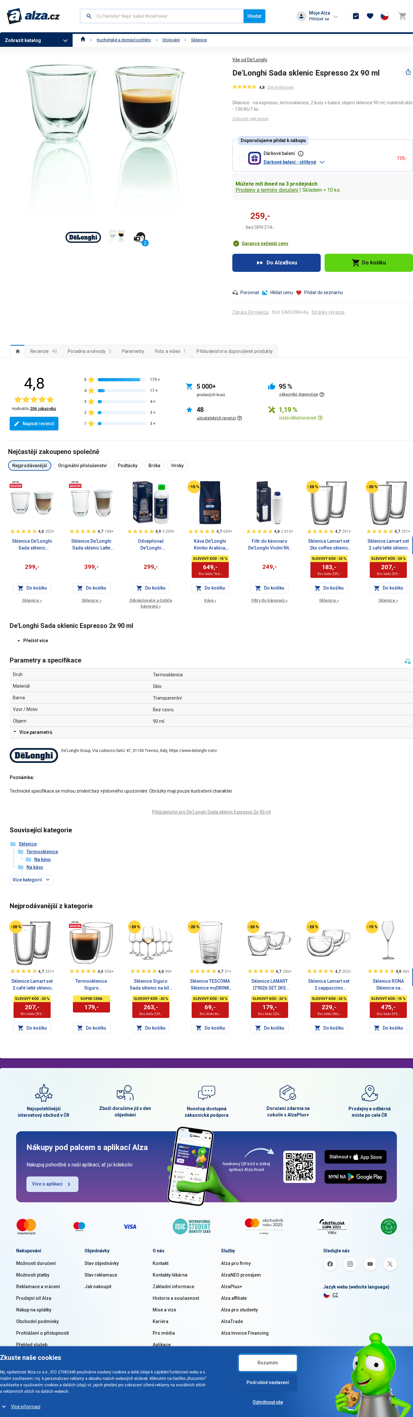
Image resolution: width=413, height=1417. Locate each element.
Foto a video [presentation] (170, 351)
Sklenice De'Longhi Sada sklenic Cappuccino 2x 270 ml (32, 545)
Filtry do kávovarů (269, 600)
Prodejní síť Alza (33, 1298)
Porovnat (249, 292)
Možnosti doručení (36, 1263)
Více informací (25, 1406)
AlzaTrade (232, 1321)
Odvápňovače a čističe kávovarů (150, 603)
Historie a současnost (176, 1298)
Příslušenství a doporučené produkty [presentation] (234, 351)
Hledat (254, 16)
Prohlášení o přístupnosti (42, 1333)
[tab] (18, 351)
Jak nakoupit (98, 1286)
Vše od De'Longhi (249, 59)
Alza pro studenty (239, 1309)
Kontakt (160, 1263)
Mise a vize (164, 1309)
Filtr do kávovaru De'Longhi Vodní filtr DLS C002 (269, 545)
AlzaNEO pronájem (241, 1275)
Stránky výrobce (328, 312)
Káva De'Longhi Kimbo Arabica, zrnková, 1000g (210, 545)
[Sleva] (193, 486)
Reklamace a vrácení (38, 1286)
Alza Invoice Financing (245, 1333)
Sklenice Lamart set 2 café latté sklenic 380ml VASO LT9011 (388, 545)
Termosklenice (42, 851)
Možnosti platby (32, 1275)
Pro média (164, 1333)
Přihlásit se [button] (319, 18)
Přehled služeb (31, 1344)
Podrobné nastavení (268, 1382)
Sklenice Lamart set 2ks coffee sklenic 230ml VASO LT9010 (328, 545)
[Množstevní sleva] (15, 484)
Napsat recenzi (39, 423)
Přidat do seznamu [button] (323, 292)
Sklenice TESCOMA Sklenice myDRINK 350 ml (210, 985)
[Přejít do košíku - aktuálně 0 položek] (402, 16)
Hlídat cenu (281, 292)
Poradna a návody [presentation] (89, 351)
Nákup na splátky (33, 1309)
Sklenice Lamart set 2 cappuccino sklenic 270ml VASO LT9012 (329, 985)
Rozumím (267, 1362)
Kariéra (160, 1321)
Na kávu (42, 859)
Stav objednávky (102, 1263)
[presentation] (18, 351)
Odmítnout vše (268, 1402)
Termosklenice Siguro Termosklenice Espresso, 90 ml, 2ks (91, 985)
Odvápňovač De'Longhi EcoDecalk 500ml (151, 545)
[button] (328, 162)
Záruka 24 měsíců (250, 312)
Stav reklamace (101, 1275)
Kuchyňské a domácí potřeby (124, 39)
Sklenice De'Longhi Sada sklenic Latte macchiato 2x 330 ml (91, 545)
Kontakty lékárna (170, 1275)
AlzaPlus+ (231, 1286)
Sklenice (199, 39)
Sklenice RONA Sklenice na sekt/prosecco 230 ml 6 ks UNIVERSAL (388, 985)
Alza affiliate (234, 1298)
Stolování (171, 39)
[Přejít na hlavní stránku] (33, 16)
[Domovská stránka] (83, 40)
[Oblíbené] (370, 16)
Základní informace (173, 1286)
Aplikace (162, 1344)
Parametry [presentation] (133, 351)
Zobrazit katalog (23, 40)
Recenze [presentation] (43, 351)
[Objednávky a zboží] (356, 16)
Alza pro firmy (236, 1263)
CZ (335, 1295)
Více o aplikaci (47, 1183)
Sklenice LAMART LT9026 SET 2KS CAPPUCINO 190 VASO (269, 985)
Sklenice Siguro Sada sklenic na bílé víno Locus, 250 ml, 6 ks (151, 985)
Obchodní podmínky (37, 1321)
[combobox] (162, 16)
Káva (210, 600)
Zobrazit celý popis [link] (250, 118)
